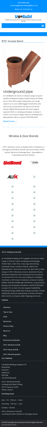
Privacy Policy (8, 326)
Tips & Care (7, 312)
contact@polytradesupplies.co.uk (23, 5)
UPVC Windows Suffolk (11, 345)
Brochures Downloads (11, 340)
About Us (6, 331)
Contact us (27, 9)
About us (18, 9)
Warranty (6, 307)
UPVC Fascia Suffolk (10, 350)
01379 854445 (23, 3)
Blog (4, 335)
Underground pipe (18, 91)
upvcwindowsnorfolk (9, 425)
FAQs (5, 317)
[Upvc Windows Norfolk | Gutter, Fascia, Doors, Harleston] (23, 16)
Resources (7, 321)
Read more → (10, 121)
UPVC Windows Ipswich (12, 354)
